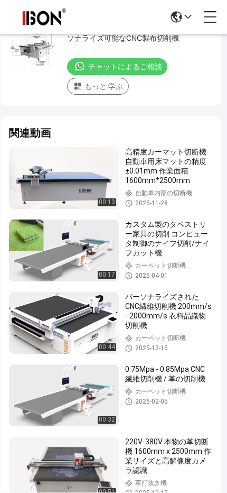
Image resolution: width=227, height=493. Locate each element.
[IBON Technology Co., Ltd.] (44, 16)
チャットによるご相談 (125, 66)
